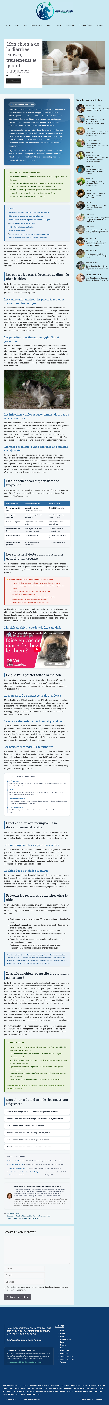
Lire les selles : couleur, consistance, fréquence (26, 216)
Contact (99, 1399)
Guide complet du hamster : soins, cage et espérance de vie (97, 232)
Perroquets (91, 116)
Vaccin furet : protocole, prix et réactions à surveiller (95, 196)
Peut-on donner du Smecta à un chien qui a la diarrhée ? (37, 1140)
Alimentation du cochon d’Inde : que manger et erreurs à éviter (96, 244)
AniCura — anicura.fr (16, 1164)
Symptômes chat (93, 105)
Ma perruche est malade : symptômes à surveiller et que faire (96, 171)
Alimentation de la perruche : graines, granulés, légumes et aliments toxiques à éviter (97, 158)
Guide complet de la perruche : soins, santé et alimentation (96, 183)
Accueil (8, 25)
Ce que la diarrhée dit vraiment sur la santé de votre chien (29, 234)
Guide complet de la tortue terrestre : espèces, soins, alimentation (97, 133)
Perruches (91, 152)
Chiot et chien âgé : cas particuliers (21, 227)
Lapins (62, 1348)
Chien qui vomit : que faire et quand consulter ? (23, 1218)
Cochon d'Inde (92, 238)
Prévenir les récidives (17, 230)
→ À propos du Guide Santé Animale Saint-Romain (24, 1362)
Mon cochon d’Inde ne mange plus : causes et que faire (97, 256)
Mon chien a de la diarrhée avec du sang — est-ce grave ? (37, 1133)
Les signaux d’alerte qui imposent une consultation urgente (30, 220)
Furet (88, 190)
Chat (25, 25)
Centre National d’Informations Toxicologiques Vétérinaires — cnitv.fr (24, 1173)
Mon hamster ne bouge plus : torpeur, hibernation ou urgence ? (97, 220)
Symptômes (35, 25)
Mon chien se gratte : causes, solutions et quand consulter (97, 145)
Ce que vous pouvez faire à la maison (22, 223)
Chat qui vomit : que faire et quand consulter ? (97, 110)
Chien (17, 25)
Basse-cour (71, 25)
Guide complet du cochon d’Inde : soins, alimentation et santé (97, 268)
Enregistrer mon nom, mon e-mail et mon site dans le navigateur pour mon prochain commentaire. (37, 1288)
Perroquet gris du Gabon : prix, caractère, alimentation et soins (96, 121)
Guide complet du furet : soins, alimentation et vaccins (96, 208)
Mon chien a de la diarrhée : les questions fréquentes (28, 238)
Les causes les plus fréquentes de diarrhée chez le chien (29, 212)
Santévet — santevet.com (17, 1168)
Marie (8, 76)
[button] (54, 31)
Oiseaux (59, 25)
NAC (48, 25)
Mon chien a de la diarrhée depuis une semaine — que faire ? (37, 1147)
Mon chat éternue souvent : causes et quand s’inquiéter (97, 279)
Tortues (89, 128)
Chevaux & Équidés (85, 25)
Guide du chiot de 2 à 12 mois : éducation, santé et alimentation (29, 1216)
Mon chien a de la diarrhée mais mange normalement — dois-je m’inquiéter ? (37, 1118)
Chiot (62, 1336)
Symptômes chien (13, 81)
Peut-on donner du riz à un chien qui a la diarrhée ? (37, 1125)
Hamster (90, 214)
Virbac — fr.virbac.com (16, 1161)
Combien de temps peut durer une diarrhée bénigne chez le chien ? (37, 1111)
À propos (100, 25)
